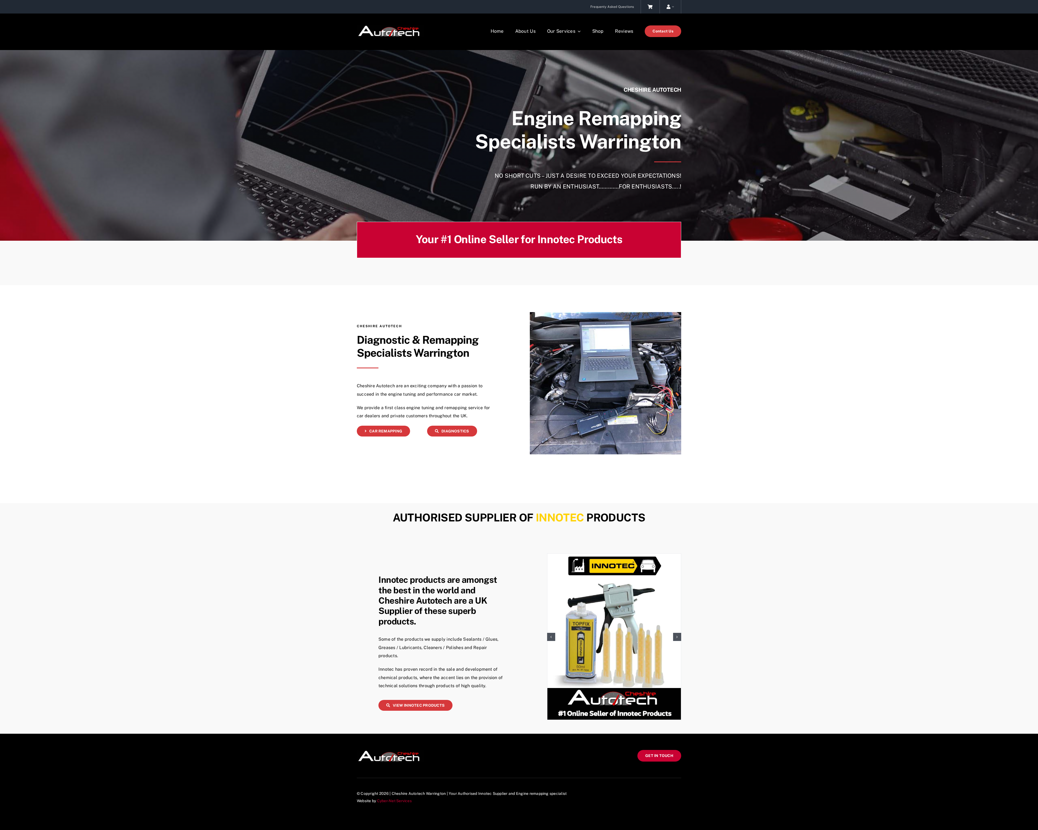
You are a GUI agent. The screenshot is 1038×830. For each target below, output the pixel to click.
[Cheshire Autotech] (390, 26)
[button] (551, 637)
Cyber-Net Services (394, 801)
